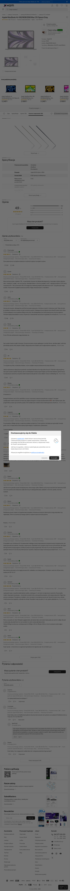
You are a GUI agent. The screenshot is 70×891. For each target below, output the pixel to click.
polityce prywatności (37, 452)
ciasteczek (20, 438)
